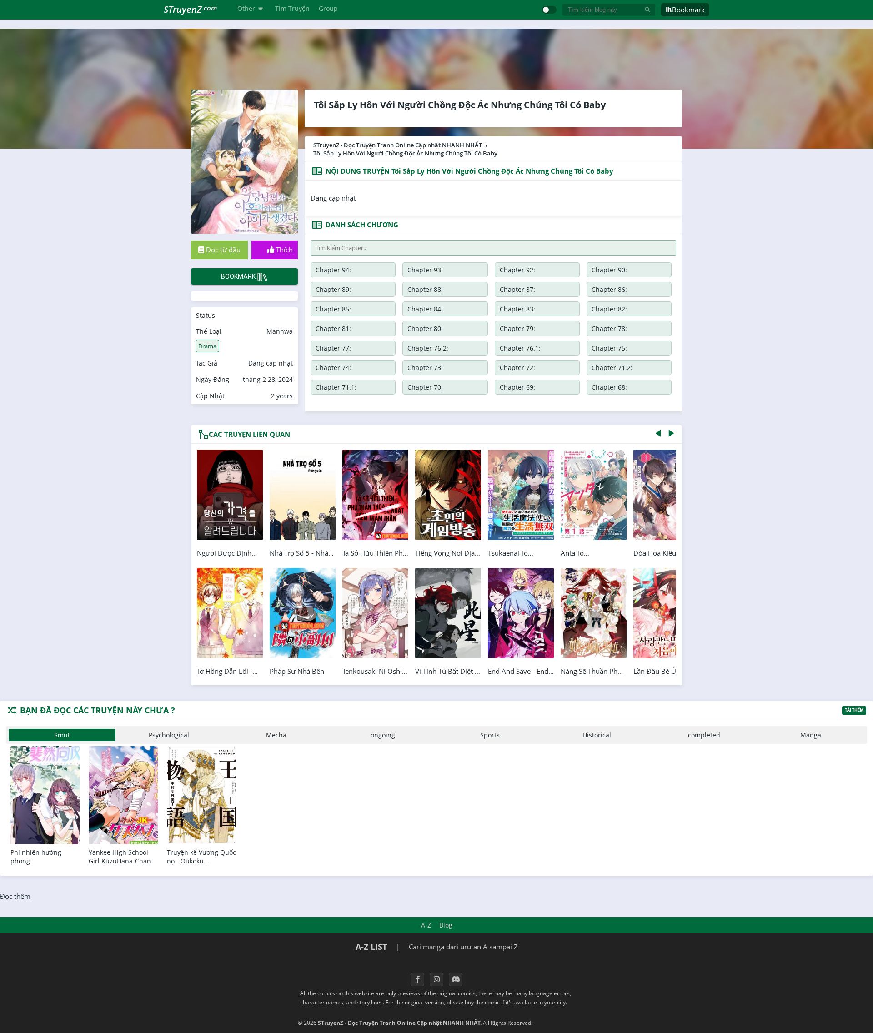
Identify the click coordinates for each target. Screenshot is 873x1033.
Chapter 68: (609, 387)
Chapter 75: (609, 348)
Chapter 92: (517, 270)
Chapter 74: (333, 367)
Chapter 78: (609, 328)
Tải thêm (854, 710)
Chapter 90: (609, 270)
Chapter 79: (517, 328)
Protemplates (558, 1023)
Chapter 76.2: (427, 348)
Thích (283, 249)
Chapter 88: (425, 289)
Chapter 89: (333, 289)
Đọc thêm (15, 896)
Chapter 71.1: (336, 387)
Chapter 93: (425, 270)
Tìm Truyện (292, 8)
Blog (445, 925)
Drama (207, 346)
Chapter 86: (609, 289)
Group (328, 8)
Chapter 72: (517, 367)
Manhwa (279, 331)
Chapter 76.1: (520, 348)
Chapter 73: (425, 367)
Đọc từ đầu (222, 249)
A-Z (426, 925)
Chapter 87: (517, 289)
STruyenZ (190, 9)
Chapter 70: (425, 387)
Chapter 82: (609, 309)
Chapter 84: (425, 309)
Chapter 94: (333, 270)
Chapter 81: (333, 328)
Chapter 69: (517, 387)
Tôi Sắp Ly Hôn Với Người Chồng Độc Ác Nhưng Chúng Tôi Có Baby (460, 105)
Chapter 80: (425, 328)
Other (246, 8)
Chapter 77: (333, 348)
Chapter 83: (517, 309)
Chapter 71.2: (612, 367)
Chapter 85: (333, 309)
